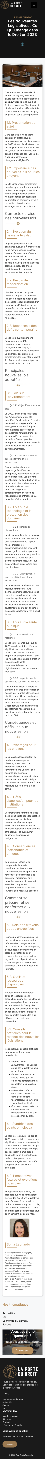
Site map (6, 1419)
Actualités (8, 1313)
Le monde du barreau (15, 1320)
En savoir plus (23, 1350)
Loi (4, 1317)
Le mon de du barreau (12, 1399)
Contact (6, 1422)
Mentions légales (10, 1416)
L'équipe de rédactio (12, 1425)
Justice (6, 1324)
